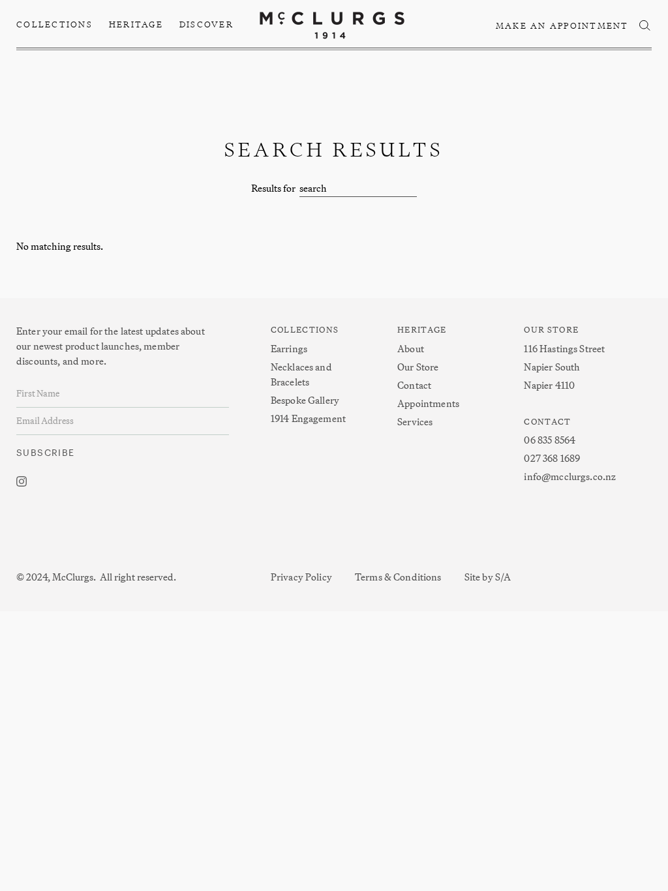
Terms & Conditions (398, 577)
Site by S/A (487, 577)
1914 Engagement (308, 418)
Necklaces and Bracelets (301, 374)
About (410, 348)
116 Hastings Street (564, 348)
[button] (54, 25)
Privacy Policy (301, 577)
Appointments (428, 403)
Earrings (289, 348)
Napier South (552, 367)
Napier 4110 (549, 385)
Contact (414, 385)
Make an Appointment (562, 26)
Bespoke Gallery (305, 400)
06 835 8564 (549, 440)
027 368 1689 (552, 458)
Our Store (417, 367)
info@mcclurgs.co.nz (570, 476)
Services (415, 421)
